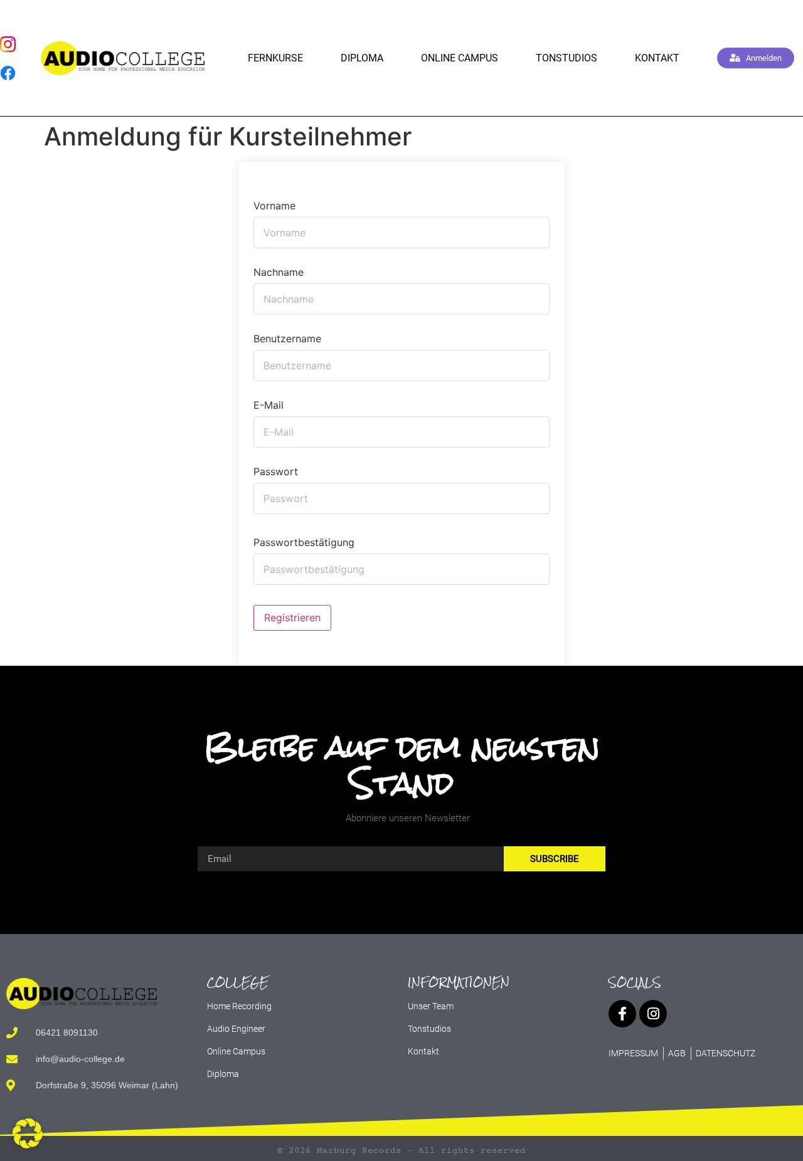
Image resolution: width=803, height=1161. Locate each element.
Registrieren (292, 617)
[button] (27, 1133)
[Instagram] (653, 1013)
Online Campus (459, 58)
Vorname (274, 206)
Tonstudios (566, 58)
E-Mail (268, 405)
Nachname (278, 272)
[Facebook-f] (622, 1013)
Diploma (362, 58)
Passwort (275, 471)
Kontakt (657, 58)
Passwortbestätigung (303, 542)
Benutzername (287, 339)
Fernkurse (275, 58)
